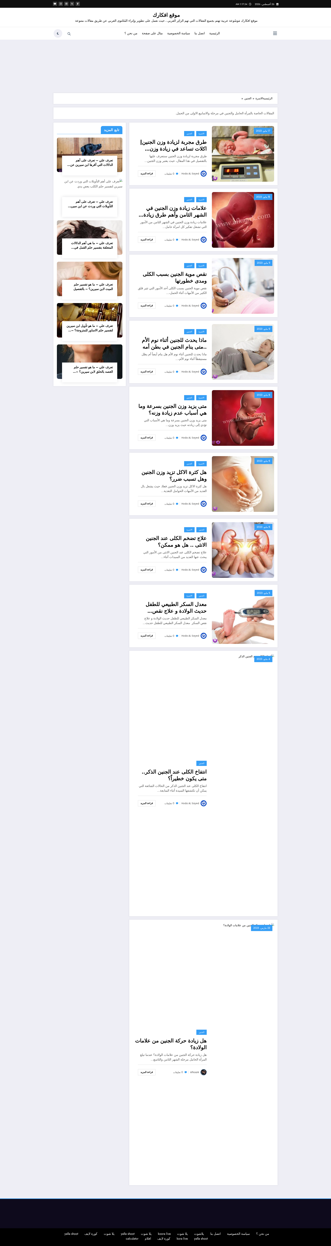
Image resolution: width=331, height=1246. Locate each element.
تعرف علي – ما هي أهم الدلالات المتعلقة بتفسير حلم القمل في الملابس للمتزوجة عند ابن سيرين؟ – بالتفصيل (91, 245)
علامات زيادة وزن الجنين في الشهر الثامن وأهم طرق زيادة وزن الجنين (175, 211)
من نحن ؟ (130, 33)
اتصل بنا (199, 33)
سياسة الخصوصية (178, 33)
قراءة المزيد (147, 173)
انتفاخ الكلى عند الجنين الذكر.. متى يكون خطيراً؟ (174, 775)
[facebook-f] (78, 4)
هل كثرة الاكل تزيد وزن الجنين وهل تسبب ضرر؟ (174, 475)
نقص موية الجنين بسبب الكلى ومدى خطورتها (175, 277)
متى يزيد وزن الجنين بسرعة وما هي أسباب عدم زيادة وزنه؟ (172, 409)
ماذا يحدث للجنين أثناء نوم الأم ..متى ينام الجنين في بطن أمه (174, 343)
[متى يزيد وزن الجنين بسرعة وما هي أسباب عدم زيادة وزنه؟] (243, 418)
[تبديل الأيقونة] (275, 33)
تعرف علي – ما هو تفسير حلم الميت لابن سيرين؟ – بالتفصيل (93, 286)
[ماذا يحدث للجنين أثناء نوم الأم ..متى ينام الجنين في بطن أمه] (243, 352)
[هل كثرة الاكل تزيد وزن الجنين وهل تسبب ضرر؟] (243, 484)
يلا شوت (182, 1234)
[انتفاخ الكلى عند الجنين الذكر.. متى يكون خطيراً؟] (243, 783)
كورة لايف (90, 1234)
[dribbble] (66, 4)
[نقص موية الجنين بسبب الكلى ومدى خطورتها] (243, 286)
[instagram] (61, 4)
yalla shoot (127, 1234)
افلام (148, 1238)
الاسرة (201, 133)
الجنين (189, 133)
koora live (164, 1234)
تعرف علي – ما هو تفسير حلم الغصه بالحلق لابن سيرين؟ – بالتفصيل (93, 369)
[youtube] (55, 4)
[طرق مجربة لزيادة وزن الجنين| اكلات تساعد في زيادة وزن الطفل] (243, 154)
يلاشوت (199, 1234)
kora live (182, 1238)
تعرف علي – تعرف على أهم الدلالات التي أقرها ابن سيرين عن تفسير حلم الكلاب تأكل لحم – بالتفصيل (91, 162)
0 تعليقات (169, 173)
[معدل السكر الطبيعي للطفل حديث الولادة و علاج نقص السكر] (243, 616)
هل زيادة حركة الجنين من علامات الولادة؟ (171, 1044)
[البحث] (69, 34)
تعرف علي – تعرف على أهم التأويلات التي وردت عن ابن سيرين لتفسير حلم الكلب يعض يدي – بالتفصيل (90, 203)
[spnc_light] (58, 33)
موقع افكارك (166, 15)
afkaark (194, 1072)
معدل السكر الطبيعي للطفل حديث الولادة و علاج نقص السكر (176, 607)
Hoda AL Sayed (190, 173)
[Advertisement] (165, 65)
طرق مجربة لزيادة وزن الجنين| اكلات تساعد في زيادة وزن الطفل (173, 145)
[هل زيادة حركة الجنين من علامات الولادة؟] (243, 1052)
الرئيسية (214, 33)
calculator (132, 1238)
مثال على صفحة (152, 33)
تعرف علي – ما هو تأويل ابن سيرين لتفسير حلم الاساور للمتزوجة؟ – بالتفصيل (90, 328)
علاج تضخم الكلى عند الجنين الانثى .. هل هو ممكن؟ (176, 541)
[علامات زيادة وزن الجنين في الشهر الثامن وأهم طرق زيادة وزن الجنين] (243, 220)
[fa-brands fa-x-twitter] (72, 4)
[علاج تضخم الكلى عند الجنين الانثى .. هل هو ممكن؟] (243, 550)
